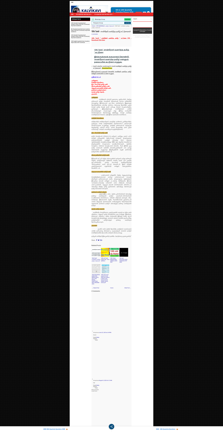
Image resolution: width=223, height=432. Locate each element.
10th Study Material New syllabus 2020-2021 (113, 260)
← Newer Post (95, 288)
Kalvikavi (144, 30)
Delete (97, 337)
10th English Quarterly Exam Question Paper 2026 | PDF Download (80, 42)
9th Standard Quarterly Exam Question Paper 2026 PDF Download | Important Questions (80, 30)
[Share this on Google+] (101, 240)
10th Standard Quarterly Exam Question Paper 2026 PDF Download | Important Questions (80, 24)
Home (72, 2)
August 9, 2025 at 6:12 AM (105, 380)
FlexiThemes (141, 35)
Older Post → (127, 288)
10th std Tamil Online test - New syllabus (105, 259)
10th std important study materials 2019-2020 (123, 260)
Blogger (143, 31)
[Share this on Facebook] (97, 240)
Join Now (127, 19)
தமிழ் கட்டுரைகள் (110, 26)
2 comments (94, 34)
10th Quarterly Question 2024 (84, 14)
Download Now (107, 68)
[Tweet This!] (99, 240)
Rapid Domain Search (145, 37)
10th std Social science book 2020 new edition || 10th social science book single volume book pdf (105, 278)
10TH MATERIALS (100, 26)
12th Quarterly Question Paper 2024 (103, 14)
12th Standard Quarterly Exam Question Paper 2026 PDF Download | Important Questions (80, 36)
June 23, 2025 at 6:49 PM (105, 332)
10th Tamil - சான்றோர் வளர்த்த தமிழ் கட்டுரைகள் (111, 31)
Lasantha (139, 36)
